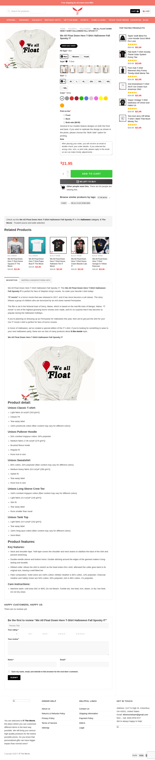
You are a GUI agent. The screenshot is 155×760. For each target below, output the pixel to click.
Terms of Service (49, 723)
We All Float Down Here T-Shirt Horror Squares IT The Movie (15, 262)
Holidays (37, 20)
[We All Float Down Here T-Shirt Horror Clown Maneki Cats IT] (79, 245)
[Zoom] (7, 65)
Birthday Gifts (53, 20)
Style (63, 61)
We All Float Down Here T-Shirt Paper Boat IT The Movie (36, 261)
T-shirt (63, 203)
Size (62, 76)
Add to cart (91, 173)
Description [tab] (11, 280)
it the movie (102, 197)
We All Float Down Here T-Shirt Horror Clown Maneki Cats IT (79, 262)
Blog (145, 20)
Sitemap (45, 728)
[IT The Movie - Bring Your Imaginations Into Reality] (77, 11)
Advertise (135, 20)
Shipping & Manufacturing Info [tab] (35, 280)
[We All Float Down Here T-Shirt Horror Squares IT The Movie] (16, 245)
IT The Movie (29, 721)
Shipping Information (88, 713)
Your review (13, 639)
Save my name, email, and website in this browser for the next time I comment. (44, 672)
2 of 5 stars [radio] (23, 634)
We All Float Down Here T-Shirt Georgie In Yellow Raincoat (99, 262)
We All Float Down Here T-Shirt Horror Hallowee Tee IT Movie (57, 262)
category (90, 219)
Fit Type (64, 51)
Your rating (13, 630)
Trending (24, 20)
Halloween (85, 29)
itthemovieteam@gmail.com (135, 715)
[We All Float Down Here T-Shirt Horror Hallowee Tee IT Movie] (58, 245)
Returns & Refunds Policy (53, 713)
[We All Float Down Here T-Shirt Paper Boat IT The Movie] (37, 245)
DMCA (82, 723)
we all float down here (80, 203)
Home (62, 29)
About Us (46, 709)
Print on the (65, 111)
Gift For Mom (70, 20)
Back (68, 119)
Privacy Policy (48, 718)
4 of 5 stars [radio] (53, 634)
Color (62, 93)
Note (62, 139)
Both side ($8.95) (73, 122)
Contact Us (84, 709)
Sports (84, 20)
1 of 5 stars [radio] (11, 634)
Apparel (11, 20)
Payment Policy (86, 718)
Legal (81, 728)
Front (68, 115)
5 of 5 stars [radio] (71, 634)
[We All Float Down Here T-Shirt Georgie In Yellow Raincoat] (101, 245)
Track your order (119, 20)
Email (63, 660)
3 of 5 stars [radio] (37, 634)
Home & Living (98, 20)
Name (11, 660)
